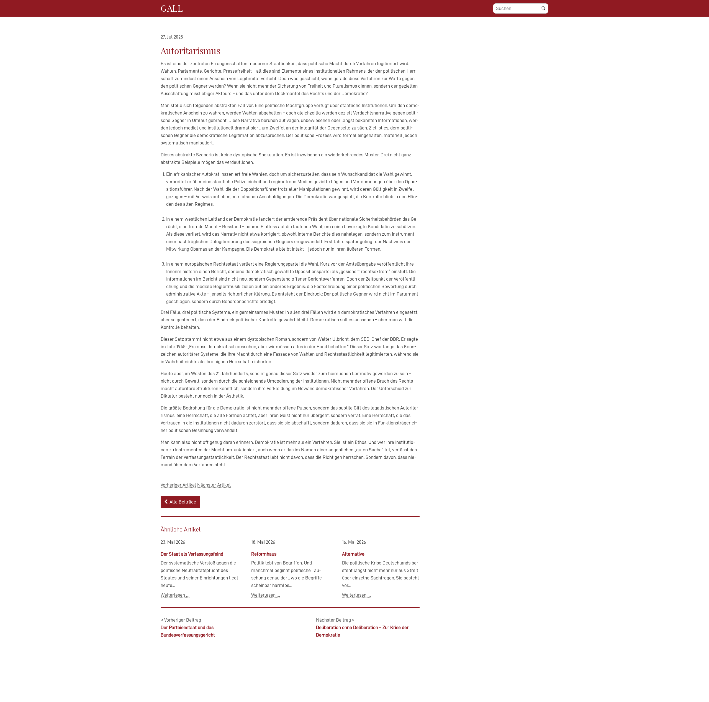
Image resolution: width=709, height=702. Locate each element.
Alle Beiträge (182, 501)
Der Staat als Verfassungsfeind (192, 553)
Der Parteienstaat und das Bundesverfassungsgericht (188, 627)
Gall (172, 8)
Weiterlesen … (175, 594)
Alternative (353, 553)
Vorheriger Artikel (178, 484)
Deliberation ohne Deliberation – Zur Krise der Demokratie (362, 627)
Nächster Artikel (214, 484)
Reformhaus (263, 553)
